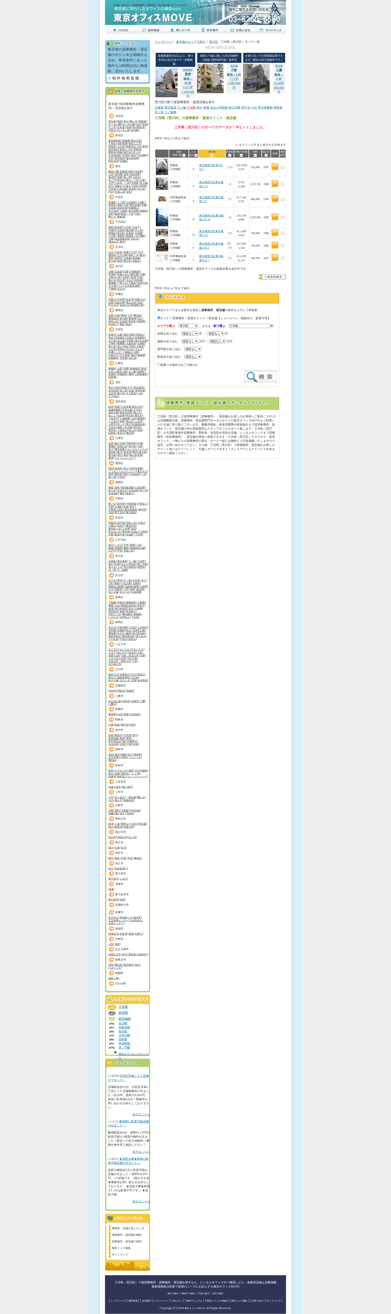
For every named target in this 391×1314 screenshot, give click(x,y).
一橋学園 (131, 797)
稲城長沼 (113, 933)
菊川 (126, 474)
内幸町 (134, 183)
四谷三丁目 (135, 143)
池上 (119, 346)
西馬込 (140, 334)
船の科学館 (136, 455)
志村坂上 (125, 617)
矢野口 (138, 933)
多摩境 (112, 776)
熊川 (110, 858)
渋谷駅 (123, 1007)
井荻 (110, 534)
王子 (129, 387)
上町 (133, 418)
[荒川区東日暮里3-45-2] (162, 250)
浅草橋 (112, 377)
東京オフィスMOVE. (195, 1308)
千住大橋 (126, 583)
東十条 (121, 393)
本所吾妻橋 (136, 468)
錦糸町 (118, 468)
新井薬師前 (131, 509)
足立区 (119, 575)
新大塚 (112, 261)
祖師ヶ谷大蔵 (124, 427)
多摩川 (112, 334)
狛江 (110, 868)
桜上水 (132, 430)
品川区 (119, 266)
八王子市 (120, 644)
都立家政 (131, 512)
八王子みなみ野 (117, 658)
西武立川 (113, 674)
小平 (110, 797)
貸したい (177, 1300)
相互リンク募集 (121, 1248)
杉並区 (119, 517)
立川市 (119, 669)
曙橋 (119, 152)
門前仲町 (131, 443)
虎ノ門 (112, 180)
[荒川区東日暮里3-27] (162, 204)
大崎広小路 (114, 277)
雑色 (132, 334)
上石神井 (142, 627)
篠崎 (126, 548)
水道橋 (138, 233)
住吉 (110, 443)
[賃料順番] (255, 155)
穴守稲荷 (125, 355)
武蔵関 (121, 630)
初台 (126, 121)
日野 (110, 810)
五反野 (143, 586)
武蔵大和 (129, 826)
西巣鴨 (141, 321)
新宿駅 (123, 1013)
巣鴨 (123, 315)
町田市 (119, 765)
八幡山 (112, 525)
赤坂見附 (135, 174)
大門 (110, 183)
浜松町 (138, 171)
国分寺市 (120, 832)
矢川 (123, 847)
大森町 (141, 343)
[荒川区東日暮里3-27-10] (162, 225)
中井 (110, 158)
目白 (139, 318)
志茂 (131, 390)
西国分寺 (122, 837)
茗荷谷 (118, 258)
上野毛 (112, 424)
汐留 (128, 191)
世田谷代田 (126, 412)
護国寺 (112, 255)
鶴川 (110, 773)
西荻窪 (112, 522)
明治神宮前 (138, 127)
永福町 (130, 534)
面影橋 (126, 140)
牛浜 (129, 858)
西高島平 (113, 611)
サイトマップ (120, 1254)
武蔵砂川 (125, 674)
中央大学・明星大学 (119, 661)
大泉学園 (122, 627)
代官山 (112, 130)
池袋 (110, 315)
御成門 (112, 177)
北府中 (123, 744)
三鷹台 (112, 704)
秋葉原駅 (124, 1027)
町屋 (117, 564)
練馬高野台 (114, 636)
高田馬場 (122, 143)
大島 (139, 446)
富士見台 (141, 636)
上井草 (126, 528)
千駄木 (118, 252)
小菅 (126, 589)
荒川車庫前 (130, 567)
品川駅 (123, 1023)
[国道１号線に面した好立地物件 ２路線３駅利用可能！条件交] (210, 92)
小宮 (134, 661)
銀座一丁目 (127, 213)
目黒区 (119, 294)
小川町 (112, 235)
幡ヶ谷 (133, 121)
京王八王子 (137, 649)
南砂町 (112, 452)
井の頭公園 (114, 701)
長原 (132, 346)
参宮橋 (134, 130)
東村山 (125, 823)
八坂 (117, 823)
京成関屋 (136, 592)
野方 (132, 506)
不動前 (132, 283)
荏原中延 (142, 283)
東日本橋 (135, 205)
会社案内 (146, 1300)
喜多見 (121, 433)
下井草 (138, 534)
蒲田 (126, 334)
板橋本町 (131, 602)
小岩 (138, 545)
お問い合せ (257, 1300)
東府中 (118, 735)
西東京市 (120, 959)
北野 (142, 655)
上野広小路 (121, 371)
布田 (110, 754)
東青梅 (112, 714)
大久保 (121, 146)
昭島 (117, 724)
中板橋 (138, 608)
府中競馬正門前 (117, 741)
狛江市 (119, 863)
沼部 (136, 352)
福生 (117, 858)
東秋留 (132, 954)
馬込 (110, 337)
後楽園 (136, 258)
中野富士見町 (115, 509)
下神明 (112, 288)
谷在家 (136, 580)
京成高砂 (133, 490)
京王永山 (113, 917)
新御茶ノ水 (132, 235)
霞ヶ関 (127, 177)
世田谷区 (120, 401)
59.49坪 (279, 74)
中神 (110, 724)
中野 (110, 506)
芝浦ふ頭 (120, 191)
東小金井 (127, 787)
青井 (119, 580)
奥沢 (128, 424)
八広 (143, 474)
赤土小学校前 (128, 564)
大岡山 (130, 337)
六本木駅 (124, 1035)
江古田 (132, 627)
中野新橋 (131, 503)
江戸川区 (120, 539)
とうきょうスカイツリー (122, 471)
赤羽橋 (118, 174)
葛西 (132, 545)
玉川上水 (125, 680)
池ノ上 (112, 415)
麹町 (142, 235)
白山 (110, 252)
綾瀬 (136, 586)
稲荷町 (141, 371)
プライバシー (162, 1300)
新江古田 (120, 512)
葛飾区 (119, 482)
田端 (123, 387)
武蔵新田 (140, 337)
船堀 (110, 548)
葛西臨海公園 (137, 548)
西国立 (141, 674)
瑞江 (110, 545)
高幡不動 (113, 813)
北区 (118, 382)
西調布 (137, 754)
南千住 (112, 567)
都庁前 (127, 152)
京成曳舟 (135, 474)
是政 (110, 735)
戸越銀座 (135, 271)
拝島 (132, 724)
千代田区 (120, 222)
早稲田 (126, 155)
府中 (134, 735)
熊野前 (141, 567)
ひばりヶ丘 (114, 967)
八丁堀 (121, 202)
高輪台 (118, 186)
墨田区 (119, 463)
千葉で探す (204, 1293)
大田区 (119, 329)
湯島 (110, 258)
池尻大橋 (120, 302)
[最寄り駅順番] (183, 155)
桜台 (128, 630)
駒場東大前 (137, 305)
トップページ (163, 42)
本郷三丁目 (130, 252)
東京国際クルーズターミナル (131, 449)
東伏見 (118, 965)
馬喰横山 (133, 208)
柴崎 (123, 754)
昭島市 (119, 719)
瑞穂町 (119, 973)
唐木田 (137, 917)
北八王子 (113, 649)
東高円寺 (131, 525)
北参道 (121, 127)
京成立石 (122, 490)
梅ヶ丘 (137, 412)
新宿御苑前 (114, 140)
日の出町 (120, 983)
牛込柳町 (142, 155)
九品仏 (112, 427)
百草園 (125, 810)
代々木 (112, 127)
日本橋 (112, 208)
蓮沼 (133, 355)
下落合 (112, 143)
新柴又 (130, 493)
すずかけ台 (121, 770)
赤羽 (117, 387)
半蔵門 (112, 230)
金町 (117, 487)
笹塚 (128, 127)
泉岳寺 (132, 188)
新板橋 (137, 614)
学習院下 (113, 324)
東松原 (130, 433)
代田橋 (121, 415)
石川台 (130, 349)
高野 (132, 589)
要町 (122, 324)
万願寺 (130, 813)
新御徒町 (135, 368)
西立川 (112, 677)
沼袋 (110, 512)
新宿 (144, 146)
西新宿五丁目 (133, 146)
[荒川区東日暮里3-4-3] (162, 235)
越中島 (142, 452)
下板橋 (112, 602)
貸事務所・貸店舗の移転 (127, 1234)
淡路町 (121, 235)
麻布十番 (113, 171)
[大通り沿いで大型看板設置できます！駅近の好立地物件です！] (256, 92)
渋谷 (138, 124)
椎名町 (132, 321)
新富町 (112, 205)
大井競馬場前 (132, 286)
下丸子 (138, 349)
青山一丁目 (132, 180)
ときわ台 (113, 617)
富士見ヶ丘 (114, 531)
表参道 (123, 171)
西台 (131, 608)
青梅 (126, 714)
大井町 (126, 277)
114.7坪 (188, 78)
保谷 (137, 965)
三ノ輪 (132, 371)
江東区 (119, 438)
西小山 (123, 283)
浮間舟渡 (140, 390)
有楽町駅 (124, 1043)
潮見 (126, 455)
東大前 (127, 261)
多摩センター (115, 923)
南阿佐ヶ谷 (114, 528)
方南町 (118, 506)
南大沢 (132, 652)
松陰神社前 (138, 424)
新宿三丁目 (126, 149)
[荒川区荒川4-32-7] (162, 174)
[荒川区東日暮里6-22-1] (162, 260)
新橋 (119, 177)
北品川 (121, 288)
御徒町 (112, 368)
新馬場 (138, 280)
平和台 (123, 639)
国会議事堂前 (122, 238)
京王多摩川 (114, 757)
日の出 (141, 188)
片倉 (139, 652)
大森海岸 (131, 343)
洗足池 (132, 358)
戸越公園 (133, 274)
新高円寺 (120, 534)
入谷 (110, 371)
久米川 (133, 823)
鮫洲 (133, 277)
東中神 (125, 724)
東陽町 (112, 446)
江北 (110, 589)
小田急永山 (136, 920)
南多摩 (123, 933)
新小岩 (112, 490)
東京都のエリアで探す (190, 42)
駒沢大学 (137, 406)
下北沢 (137, 409)
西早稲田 (120, 158)
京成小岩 (129, 550)
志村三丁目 (114, 614)
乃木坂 (112, 188)
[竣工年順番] (266, 155)
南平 (122, 813)
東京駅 (123, 1031)
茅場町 (112, 202)
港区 (118, 166)
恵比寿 (112, 121)
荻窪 (133, 528)
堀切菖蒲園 (127, 487)
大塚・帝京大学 (129, 655)
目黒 (134, 186)
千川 (129, 315)
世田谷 (112, 430)
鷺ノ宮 (112, 503)
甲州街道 (135, 810)
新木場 (127, 452)
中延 (139, 277)
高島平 (141, 605)
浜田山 (134, 531)
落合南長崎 (132, 158)
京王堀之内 (114, 664)
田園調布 (113, 358)
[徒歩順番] (196, 155)
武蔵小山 (122, 274)
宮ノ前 (112, 570)
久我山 (141, 522)
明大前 (130, 415)
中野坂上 (142, 503)
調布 (117, 754)
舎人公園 (113, 592)
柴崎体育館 (123, 677)
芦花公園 (127, 409)
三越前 (123, 210)
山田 (117, 655)
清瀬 (110, 889)
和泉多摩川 (121, 868)
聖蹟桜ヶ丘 (126, 917)
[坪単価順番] (241, 155)
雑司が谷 (113, 321)
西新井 (118, 589)
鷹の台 (141, 797)
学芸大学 (113, 305)
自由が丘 (125, 305)
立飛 (133, 680)
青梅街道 (129, 800)
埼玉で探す (218, 1293)
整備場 (141, 355)
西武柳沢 (129, 965)
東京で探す (173, 1293)
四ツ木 (143, 490)
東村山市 (120, 818)
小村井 (121, 477)
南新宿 (142, 121)
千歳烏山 (122, 430)
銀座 (117, 213)
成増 (110, 608)
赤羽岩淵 (113, 390)
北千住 (112, 580)
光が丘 (112, 627)
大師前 (136, 583)
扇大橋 (140, 589)
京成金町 (113, 493)
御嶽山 (128, 352)
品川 (110, 186)
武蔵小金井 (114, 787)
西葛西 (118, 548)
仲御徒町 (122, 374)
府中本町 (133, 744)
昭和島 (121, 349)
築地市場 (122, 208)
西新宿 (137, 149)
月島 (126, 205)
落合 (133, 155)
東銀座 (121, 216)
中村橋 (112, 630)
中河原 (127, 735)
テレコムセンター (125, 458)
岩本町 (130, 233)
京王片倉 (132, 658)
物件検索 (133, 1300)
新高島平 (131, 611)
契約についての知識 (217, 1300)
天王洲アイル (115, 286)
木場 (139, 443)
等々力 (121, 424)
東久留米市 (122, 894)
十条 (139, 393)
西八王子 (122, 652)
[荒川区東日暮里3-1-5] (162, 189)
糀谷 (126, 346)
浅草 (126, 368)
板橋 (122, 611)
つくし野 (135, 773)
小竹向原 (113, 639)
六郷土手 (113, 355)
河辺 (119, 714)
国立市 (119, 842)
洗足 (139, 302)
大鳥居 (140, 346)
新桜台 (132, 639)
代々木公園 (128, 124)
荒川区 (119, 555)
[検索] (260, 381)
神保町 (112, 233)
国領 (124, 757)
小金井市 (120, 781)
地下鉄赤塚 (138, 633)
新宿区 (119, 135)
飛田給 (112, 760)
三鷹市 (119, 696)
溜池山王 (113, 241)
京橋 (143, 205)
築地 (119, 205)
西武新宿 (113, 149)
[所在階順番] (229, 155)
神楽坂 (112, 146)
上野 (119, 368)
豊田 (117, 810)
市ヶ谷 (138, 230)
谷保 (117, 847)
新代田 (137, 427)
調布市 (119, 749)
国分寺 (112, 837)
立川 (133, 674)
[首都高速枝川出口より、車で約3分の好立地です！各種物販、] (166, 96)
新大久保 (136, 140)
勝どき (112, 216)
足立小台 (125, 592)
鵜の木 (112, 346)
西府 (122, 738)
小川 (110, 800)
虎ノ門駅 (124, 1047)
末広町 (121, 233)
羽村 (117, 944)
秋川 (124, 954)
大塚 (117, 315)
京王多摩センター (118, 920)
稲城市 (119, 928)
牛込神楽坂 (114, 155)
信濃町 (123, 161)
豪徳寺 (141, 418)
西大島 (132, 446)
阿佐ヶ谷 (131, 522)
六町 (110, 583)
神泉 (119, 121)
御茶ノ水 (133, 255)
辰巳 (119, 455)
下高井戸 (113, 418)
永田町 (121, 230)
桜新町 (112, 433)
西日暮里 (139, 387)
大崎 (110, 271)
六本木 (136, 177)
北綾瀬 (128, 586)
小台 (119, 567)
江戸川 (112, 550)
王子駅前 (131, 393)
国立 (110, 847)
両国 (110, 468)
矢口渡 (121, 340)
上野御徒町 (141, 374)
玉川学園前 (141, 770)
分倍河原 (113, 744)
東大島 (112, 455)
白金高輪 (122, 188)
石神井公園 (138, 630)
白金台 (127, 186)
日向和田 (135, 714)
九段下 (136, 227)
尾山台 (130, 421)
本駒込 (136, 261)
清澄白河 (122, 446)
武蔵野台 (132, 741)
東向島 (118, 474)
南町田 (125, 773)
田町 (131, 171)
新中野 (121, 503)
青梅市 (119, 709)
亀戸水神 (120, 443)
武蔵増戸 (142, 954)
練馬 (128, 633)
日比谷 (134, 238)
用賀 (117, 406)
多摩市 (119, 912)
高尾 (110, 655)
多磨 (128, 738)
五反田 (118, 271)
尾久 (110, 387)
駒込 (128, 324)
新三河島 (142, 564)
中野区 (119, 498)
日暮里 (112, 561)
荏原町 (112, 274)
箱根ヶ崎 (113, 978)
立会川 (130, 280)
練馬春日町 (128, 636)
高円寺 (121, 522)
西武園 (142, 823)
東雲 (134, 452)
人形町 (141, 202)
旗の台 (112, 280)
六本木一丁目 (122, 183)
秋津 (110, 823)
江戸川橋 (122, 255)
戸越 (142, 274)
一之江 (118, 545)
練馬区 (119, 622)
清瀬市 (119, 884)
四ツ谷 (136, 152)
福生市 (119, 852)
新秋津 (118, 826)
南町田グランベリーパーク (132, 776)
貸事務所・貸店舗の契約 (127, 1241)
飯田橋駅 (125, 1019)
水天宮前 (113, 210)
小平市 (119, 792)
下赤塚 (134, 617)
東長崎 (132, 318)
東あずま (142, 471)
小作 (110, 944)
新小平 (118, 800)
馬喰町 (143, 210)
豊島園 (112, 633)
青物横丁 (113, 283)
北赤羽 (112, 393)
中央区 (119, 197)
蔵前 (131, 374)
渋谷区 (119, 116)
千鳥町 (112, 343)
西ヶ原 (123, 390)
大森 (119, 334)
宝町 (137, 213)
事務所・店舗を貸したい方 (128, 1228)
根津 (119, 261)
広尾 (142, 180)
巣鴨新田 (113, 318)
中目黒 (121, 299)
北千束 (112, 340)
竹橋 (110, 238)
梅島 (117, 583)
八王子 (112, 652)
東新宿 (112, 152)
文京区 (119, 246)
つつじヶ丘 (135, 757)
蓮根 (110, 605)
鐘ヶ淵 (112, 477)
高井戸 (121, 525)
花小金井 (120, 797)
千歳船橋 (125, 418)
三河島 (141, 561)
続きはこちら (141, 1114)
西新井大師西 (115, 586)
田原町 (112, 374)
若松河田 (113, 161)
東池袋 (137, 315)
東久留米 (113, 899)
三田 (110, 174)
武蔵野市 (120, 685)
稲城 (131, 933)
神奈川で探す (188, 1293)
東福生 (137, 858)
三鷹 (142, 701)
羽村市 (119, 939)
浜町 (110, 213)
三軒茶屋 (126, 406)
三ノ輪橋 (122, 570)
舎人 (143, 580)
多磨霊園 (113, 738)
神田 (110, 227)
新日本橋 (133, 210)
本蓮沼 (121, 602)
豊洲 (110, 458)
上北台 (123, 878)
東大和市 (120, 873)
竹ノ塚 (127, 580)
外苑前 (142, 186)
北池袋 (123, 321)
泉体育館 (142, 680)
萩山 (110, 826)
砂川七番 (113, 680)
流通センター (115, 352)
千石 (139, 252)
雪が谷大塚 (141, 340)
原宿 (144, 124)
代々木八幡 (114, 124)
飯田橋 (130, 230)
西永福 (126, 531)
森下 (110, 449)
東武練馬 (127, 614)
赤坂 (126, 174)
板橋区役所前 (128, 605)
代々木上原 (123, 130)
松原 (139, 430)
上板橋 (141, 602)
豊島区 (119, 310)
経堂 (110, 406)
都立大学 (131, 302)
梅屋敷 (121, 343)
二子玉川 (113, 421)
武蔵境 (130, 690)
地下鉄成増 (121, 608)
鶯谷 (143, 368)
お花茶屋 (140, 487)
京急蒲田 (120, 337)
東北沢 (138, 415)
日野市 (119, 805)
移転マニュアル (194, 1300)
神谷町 (121, 180)
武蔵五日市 (114, 954)
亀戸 (119, 452)
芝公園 (143, 183)
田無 (122, 899)
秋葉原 (118, 227)
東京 (122, 241)
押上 (126, 468)
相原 (131, 770)
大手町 (127, 227)
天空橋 (123, 358)
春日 (142, 255)
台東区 (119, 363)
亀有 (122, 493)
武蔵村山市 (122, 904)
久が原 (112, 349)
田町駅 (123, 1039)
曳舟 (110, 474)
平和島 (130, 340)
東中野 (142, 509)
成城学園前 (114, 409)
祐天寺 (130, 299)
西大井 (121, 280)
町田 (110, 770)
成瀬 (117, 773)
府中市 (119, 730)
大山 (117, 605)
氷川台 (121, 633)
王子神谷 (113, 396)
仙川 (129, 754)
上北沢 (138, 421)
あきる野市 (122, 949)
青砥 (110, 487)
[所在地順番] (211, 155)
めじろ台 (125, 649)
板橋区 (119, 597)
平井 (126, 545)
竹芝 (110, 191)
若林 (122, 421)
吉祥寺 (112, 690)
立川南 (134, 677)
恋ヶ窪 (132, 837)
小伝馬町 (131, 202)
